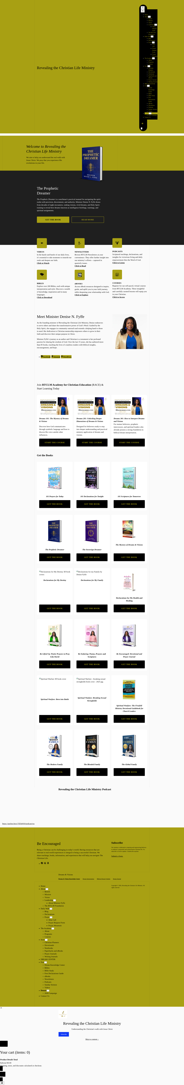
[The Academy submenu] (153, 58)
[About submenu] (149, 17)
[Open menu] (143, 7)
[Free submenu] (148, 86)
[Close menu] (143, 10)
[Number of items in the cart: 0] (141, 128)
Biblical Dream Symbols (103, 879)
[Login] (143, 123)
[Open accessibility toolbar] (2, 1083)
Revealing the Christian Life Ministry (66, 68)
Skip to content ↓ (92, 1039)
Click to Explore (81, 295)
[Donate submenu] (150, 113)
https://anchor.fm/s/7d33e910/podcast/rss (18, 824)
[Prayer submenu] (153, 42)
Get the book (55, 608)
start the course (55, 443)
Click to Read (80, 266)
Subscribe (64, 1034)
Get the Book (53, 220)
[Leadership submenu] (155, 25)
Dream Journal (117, 879)
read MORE (88, 220)
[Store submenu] (148, 66)
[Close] (4, 1044)
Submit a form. (117, 856)
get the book (55, 504)
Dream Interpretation (88, 879)
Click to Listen (118, 263)
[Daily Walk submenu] (152, 37)
